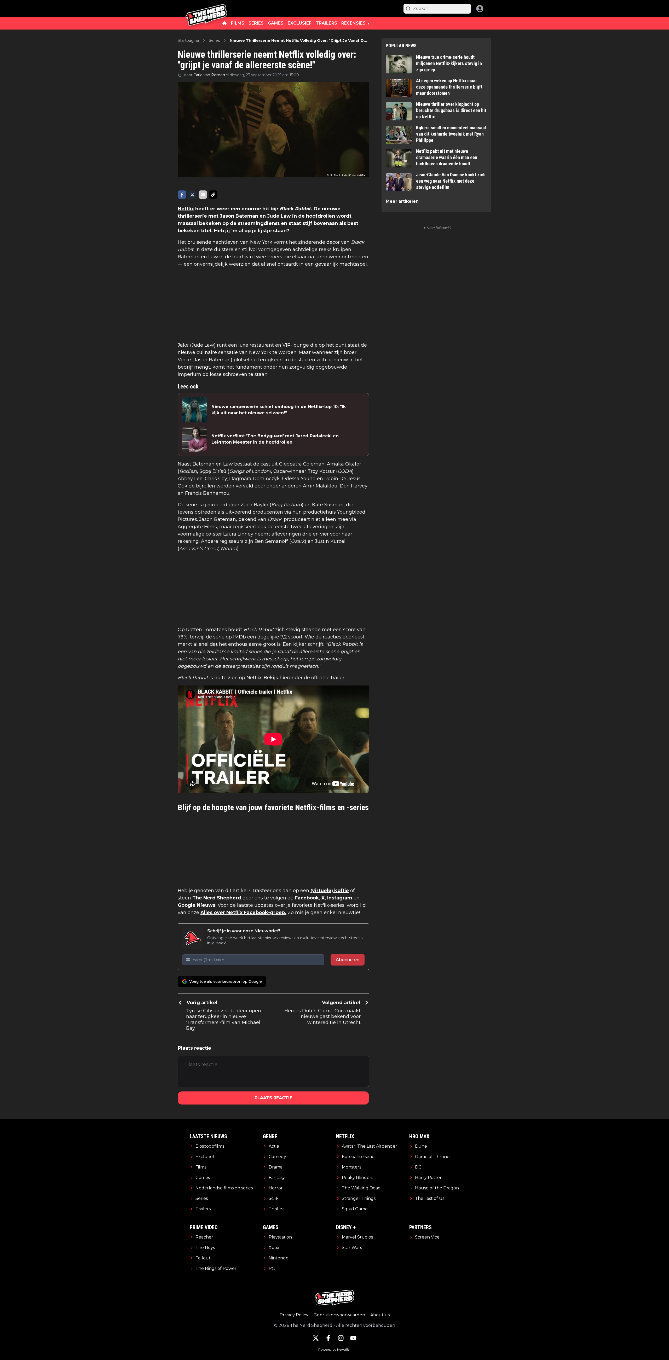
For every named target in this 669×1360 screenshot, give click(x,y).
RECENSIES (353, 23)
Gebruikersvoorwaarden (339, 1314)
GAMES (276, 23)
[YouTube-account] (353, 1338)
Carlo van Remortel (211, 75)
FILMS (237, 23)
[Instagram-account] (341, 1338)
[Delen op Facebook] (182, 194)
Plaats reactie (273, 1097)
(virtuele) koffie (329, 890)
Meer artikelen (402, 201)
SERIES (256, 23)
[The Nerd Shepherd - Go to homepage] (206, 8)
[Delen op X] (192, 194)
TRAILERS (326, 23)
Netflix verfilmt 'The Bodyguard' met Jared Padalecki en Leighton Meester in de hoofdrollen (275, 439)
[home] (224, 23)
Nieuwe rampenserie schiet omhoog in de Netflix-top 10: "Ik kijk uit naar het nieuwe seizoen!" (278, 409)
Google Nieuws (196, 905)
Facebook (307, 898)
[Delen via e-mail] (203, 194)
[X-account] (316, 1338)
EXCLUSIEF (300, 23)
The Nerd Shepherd (216, 898)
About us (380, 1314)
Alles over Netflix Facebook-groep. (243, 912)
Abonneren (347, 959)
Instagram (339, 898)
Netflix (186, 209)
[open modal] (479, 8)
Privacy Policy (294, 1314)
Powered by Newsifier (334, 1349)
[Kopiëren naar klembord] (213, 194)
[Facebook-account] (328, 1338)
